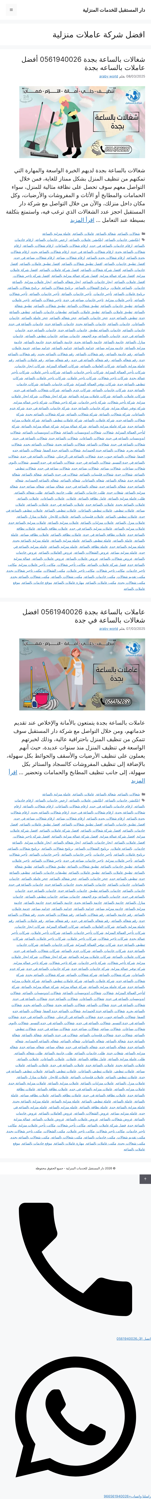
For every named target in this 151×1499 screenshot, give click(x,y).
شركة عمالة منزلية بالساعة (40, 426)
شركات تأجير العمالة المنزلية (125, 372)
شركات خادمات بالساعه (109, 390)
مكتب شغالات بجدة (131, 583)
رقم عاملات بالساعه (30, 360)
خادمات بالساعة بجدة (91, 324)
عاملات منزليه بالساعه (129, 528)
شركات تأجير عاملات (45, 372)
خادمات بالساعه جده (42, 330)
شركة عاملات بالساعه (99, 420)
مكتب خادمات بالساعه (99, 577)
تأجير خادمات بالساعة (77, 294)
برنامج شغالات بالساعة (57, 288)
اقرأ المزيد (82, 220)
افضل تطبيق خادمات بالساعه (124, 264)
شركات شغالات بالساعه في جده (37, 390)
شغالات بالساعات (92, 438)
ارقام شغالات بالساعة (38, 246)
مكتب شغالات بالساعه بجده (30, 577)
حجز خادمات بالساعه (93, 318)
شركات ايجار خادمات (30, 366)
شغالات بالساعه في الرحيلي (76, 456)
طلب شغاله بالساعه (29, 492)
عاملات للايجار (59, 516)
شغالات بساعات (134, 468)
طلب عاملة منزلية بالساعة (126, 498)
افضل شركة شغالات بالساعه (101, 270)
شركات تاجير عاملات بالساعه (45, 378)
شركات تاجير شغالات (113, 378)
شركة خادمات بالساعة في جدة (48, 408)
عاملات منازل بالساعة (32, 516)
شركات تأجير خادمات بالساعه (82, 372)
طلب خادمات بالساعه (90, 492)
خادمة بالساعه (34, 342)
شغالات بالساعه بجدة (70, 444)
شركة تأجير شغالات (121, 402)
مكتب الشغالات (54, 571)
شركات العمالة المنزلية (62, 366)
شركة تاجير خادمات (92, 402)
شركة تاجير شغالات (62, 402)
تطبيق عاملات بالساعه (84, 312)
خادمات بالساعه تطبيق (105, 330)
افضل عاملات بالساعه (130, 282)
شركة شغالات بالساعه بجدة (45, 414)
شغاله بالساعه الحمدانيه (42, 480)
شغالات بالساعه (129, 234)
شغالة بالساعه (116, 480)
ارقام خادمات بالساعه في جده (111, 246)
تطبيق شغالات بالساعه (49, 306)
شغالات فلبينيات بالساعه (96, 474)
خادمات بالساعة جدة (59, 324)
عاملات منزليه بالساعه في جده (91, 528)
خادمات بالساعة (119, 324)
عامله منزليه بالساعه (63, 547)
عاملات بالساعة (83, 234)
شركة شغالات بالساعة (114, 414)
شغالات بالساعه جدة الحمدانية (104, 450)
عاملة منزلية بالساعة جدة (127, 547)
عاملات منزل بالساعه (130, 523)
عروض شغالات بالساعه (116, 559)
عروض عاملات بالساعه (48, 559)
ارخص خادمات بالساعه (51, 240)
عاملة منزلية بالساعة (56, 234)
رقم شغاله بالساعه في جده (91, 360)
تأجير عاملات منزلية (119, 300)
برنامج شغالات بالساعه (24, 288)
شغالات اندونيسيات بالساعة (82, 432)
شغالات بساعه (111, 468)
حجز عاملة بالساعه (35, 318)
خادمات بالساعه (134, 330)
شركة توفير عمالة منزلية (128, 408)
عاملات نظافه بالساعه (66, 535)
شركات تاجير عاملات (81, 378)
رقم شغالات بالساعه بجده (56, 354)
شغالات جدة (124, 474)
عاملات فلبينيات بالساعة (87, 516)
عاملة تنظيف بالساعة (96, 540)
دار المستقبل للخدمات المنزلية (114, 10)
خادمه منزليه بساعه (109, 348)
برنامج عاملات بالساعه (129, 294)
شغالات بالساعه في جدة (38, 456)
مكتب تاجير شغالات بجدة (24, 571)
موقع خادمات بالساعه (37, 583)
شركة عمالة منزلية (74, 426)
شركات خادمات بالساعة (57, 384)
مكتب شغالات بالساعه (66, 577)
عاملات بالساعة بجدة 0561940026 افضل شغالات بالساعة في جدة (83, 616)
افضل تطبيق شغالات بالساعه (82, 264)
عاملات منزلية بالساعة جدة (27, 523)
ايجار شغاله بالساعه (67, 282)
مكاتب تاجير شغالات (111, 571)
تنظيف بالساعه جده (123, 318)
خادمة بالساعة (114, 342)
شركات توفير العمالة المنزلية (96, 384)
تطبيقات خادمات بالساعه (49, 312)
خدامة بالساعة (84, 348)
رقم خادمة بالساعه (119, 354)
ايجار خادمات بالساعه (98, 282)
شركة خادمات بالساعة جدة (90, 408)
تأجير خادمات (103, 294)
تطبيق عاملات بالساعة (117, 312)
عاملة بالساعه (123, 540)
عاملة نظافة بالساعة (94, 547)
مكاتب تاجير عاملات (81, 571)
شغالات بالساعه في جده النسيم (52, 462)
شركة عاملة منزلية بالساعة (107, 426)
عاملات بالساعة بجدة (130, 504)
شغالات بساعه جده (85, 468)
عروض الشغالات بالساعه (91, 552)
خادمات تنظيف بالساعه (41, 336)
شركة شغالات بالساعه (81, 414)
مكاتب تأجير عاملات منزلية (37, 565)
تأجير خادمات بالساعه (44, 294)
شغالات (108, 432)
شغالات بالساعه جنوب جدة (116, 456)
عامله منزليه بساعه (124, 552)
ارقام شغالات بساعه (71, 258)
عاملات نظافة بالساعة (52, 528)
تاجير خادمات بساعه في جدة (84, 300)
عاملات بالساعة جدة (100, 504)
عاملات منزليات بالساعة (97, 523)
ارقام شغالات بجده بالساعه (106, 258)
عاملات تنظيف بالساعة (60, 510)
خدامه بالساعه (62, 348)
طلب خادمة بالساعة (59, 492)
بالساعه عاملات (122, 288)
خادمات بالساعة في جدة (26, 324)
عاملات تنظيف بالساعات (95, 510)
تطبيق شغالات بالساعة (83, 306)
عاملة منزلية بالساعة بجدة (31, 540)
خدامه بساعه (41, 348)
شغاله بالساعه (70, 480)
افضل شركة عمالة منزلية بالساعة (75, 276)
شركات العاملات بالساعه (97, 366)
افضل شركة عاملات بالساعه (59, 270)
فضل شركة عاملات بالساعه (106, 565)
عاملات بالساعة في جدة (67, 504)
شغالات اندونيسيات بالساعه (42, 432)
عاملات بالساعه (38, 504)
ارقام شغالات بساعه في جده (34, 258)
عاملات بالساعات (53, 498)
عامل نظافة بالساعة (92, 498)
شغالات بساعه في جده (54, 468)
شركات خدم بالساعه (76, 390)
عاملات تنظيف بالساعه (121, 516)
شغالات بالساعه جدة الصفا (62, 450)
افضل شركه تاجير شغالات (32, 276)
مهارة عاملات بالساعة (69, 583)
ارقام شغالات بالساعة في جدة (92, 252)
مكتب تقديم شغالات (131, 577)
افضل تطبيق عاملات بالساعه (40, 264)
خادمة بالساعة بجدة (88, 342)
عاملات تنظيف (124, 510)
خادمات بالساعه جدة (72, 330)
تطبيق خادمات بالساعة (117, 306)
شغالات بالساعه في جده (93, 462)
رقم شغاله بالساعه (124, 360)
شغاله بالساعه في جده (82, 486)
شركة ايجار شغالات (53, 396)
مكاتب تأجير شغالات (71, 565)
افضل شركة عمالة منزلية (117, 276)
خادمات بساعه (70, 336)
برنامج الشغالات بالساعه (92, 288)
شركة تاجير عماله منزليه (30, 402)
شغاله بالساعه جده (112, 486)
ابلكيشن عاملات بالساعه (86, 240)
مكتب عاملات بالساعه (101, 583)
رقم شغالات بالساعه (90, 354)
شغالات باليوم (19, 462)
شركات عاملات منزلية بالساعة (89, 396)
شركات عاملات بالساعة (128, 396)
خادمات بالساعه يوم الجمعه (101, 336)
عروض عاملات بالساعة (82, 559)
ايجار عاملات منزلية (38, 282)
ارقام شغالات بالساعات (71, 246)
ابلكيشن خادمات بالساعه (122, 240)
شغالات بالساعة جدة (63, 438)
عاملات (71, 498)
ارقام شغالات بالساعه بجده (50, 252)
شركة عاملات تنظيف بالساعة (62, 420)
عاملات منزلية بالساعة (63, 523)
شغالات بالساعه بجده (38, 444)
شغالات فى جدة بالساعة (61, 474)
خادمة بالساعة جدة (59, 342)
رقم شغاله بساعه (58, 360)
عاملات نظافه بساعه (34, 535)
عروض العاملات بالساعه (55, 552)
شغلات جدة (115, 492)
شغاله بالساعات (93, 480)
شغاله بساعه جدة (32, 486)
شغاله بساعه (55, 486)
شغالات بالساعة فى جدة (30, 438)
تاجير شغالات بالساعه (47, 300)
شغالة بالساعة (106, 234)
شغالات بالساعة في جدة (128, 444)
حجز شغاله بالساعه (63, 318)
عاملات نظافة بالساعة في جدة (104, 535)
